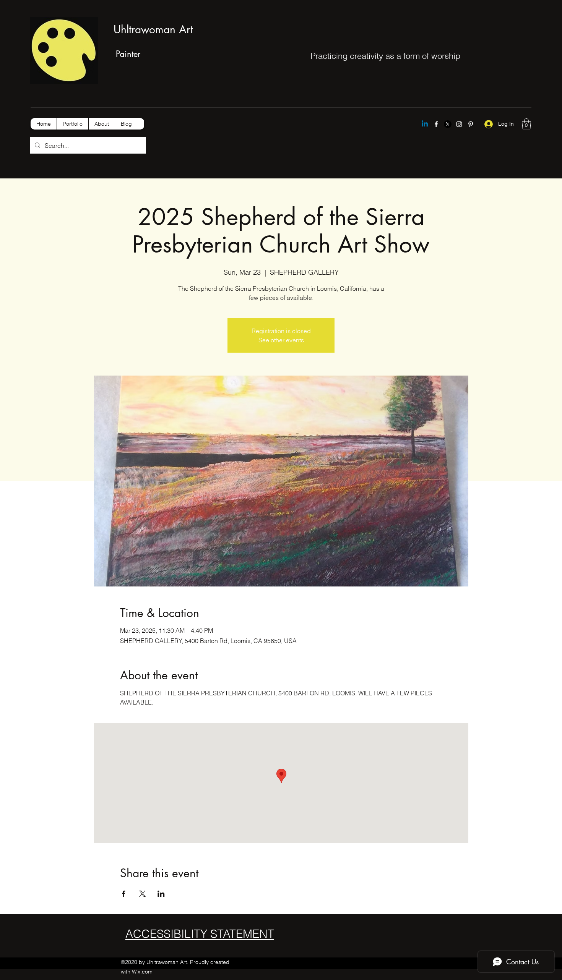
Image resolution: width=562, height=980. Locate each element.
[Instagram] (459, 124)
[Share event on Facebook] (123, 894)
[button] (526, 124)
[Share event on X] (142, 894)
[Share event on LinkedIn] (161, 894)
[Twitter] (448, 124)
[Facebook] (436, 124)
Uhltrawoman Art (153, 29)
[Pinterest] (470, 124)
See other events (281, 340)
